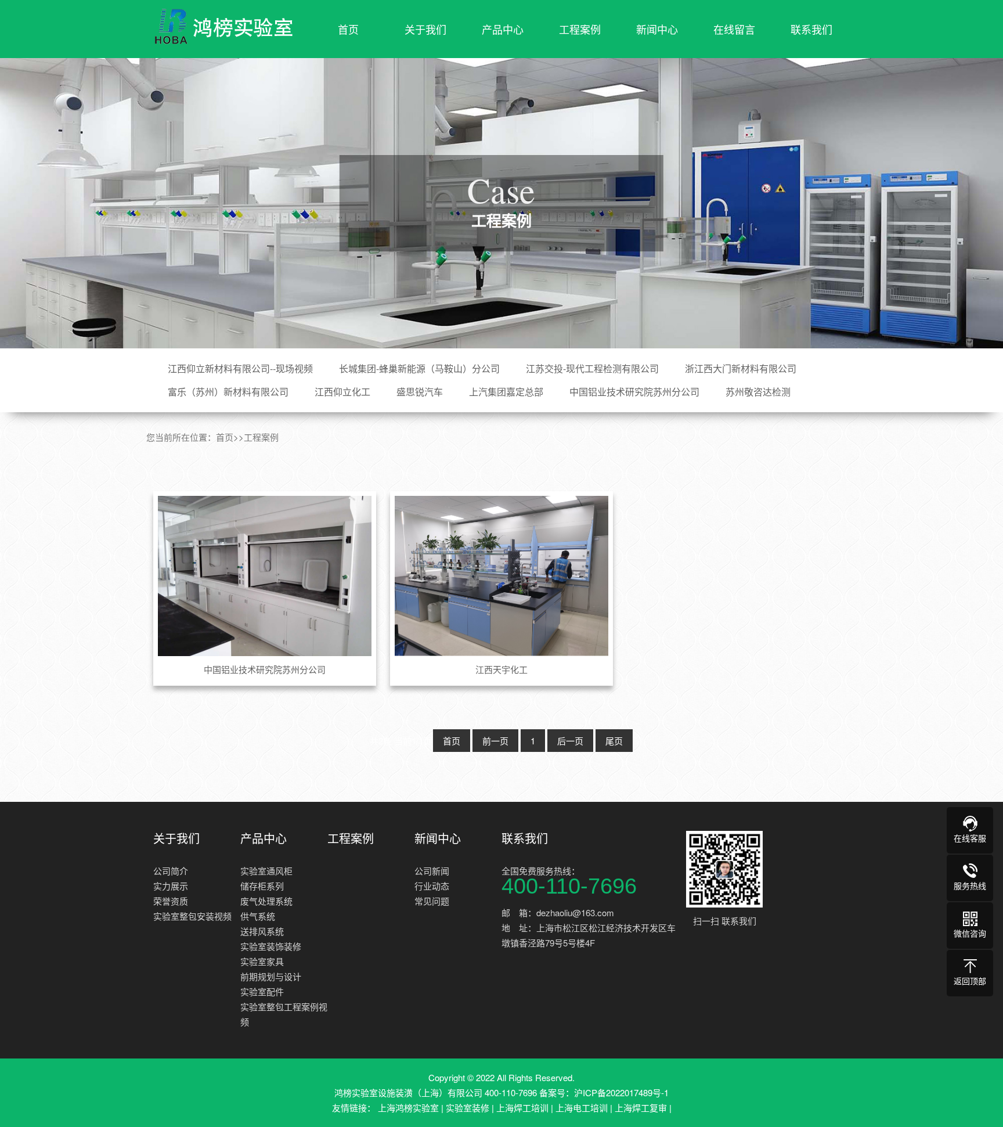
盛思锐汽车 (419, 391)
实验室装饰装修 (270, 946)
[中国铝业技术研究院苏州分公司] (265, 576)
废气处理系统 (266, 901)
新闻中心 (657, 29)
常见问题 (431, 901)
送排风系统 (262, 931)
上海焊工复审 (641, 1107)
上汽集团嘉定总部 (506, 391)
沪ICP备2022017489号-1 (621, 1092)
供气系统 (257, 916)
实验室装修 (467, 1107)
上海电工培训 (581, 1107)
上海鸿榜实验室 (408, 1107)
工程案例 (580, 29)
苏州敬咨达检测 (758, 391)
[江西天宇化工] (502, 576)
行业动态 (431, 886)
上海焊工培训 (522, 1107)
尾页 (614, 740)
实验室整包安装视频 (192, 916)
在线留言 (734, 29)
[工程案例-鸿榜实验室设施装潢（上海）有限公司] (223, 26)
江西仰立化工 (342, 391)
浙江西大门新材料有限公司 (740, 368)
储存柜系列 (262, 886)
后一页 (570, 740)
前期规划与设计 (270, 976)
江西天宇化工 (501, 669)
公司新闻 (431, 871)
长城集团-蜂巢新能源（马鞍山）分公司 (419, 368)
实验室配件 (262, 991)
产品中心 (503, 29)
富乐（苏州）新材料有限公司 (228, 391)
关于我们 (425, 29)
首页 (348, 29)
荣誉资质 (170, 901)
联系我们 (811, 29)
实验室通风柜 (266, 871)
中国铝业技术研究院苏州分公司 (634, 391)
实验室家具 (262, 961)
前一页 (495, 740)
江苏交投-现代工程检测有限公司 (592, 368)
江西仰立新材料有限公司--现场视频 (240, 368)
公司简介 (170, 871)
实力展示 (170, 886)
